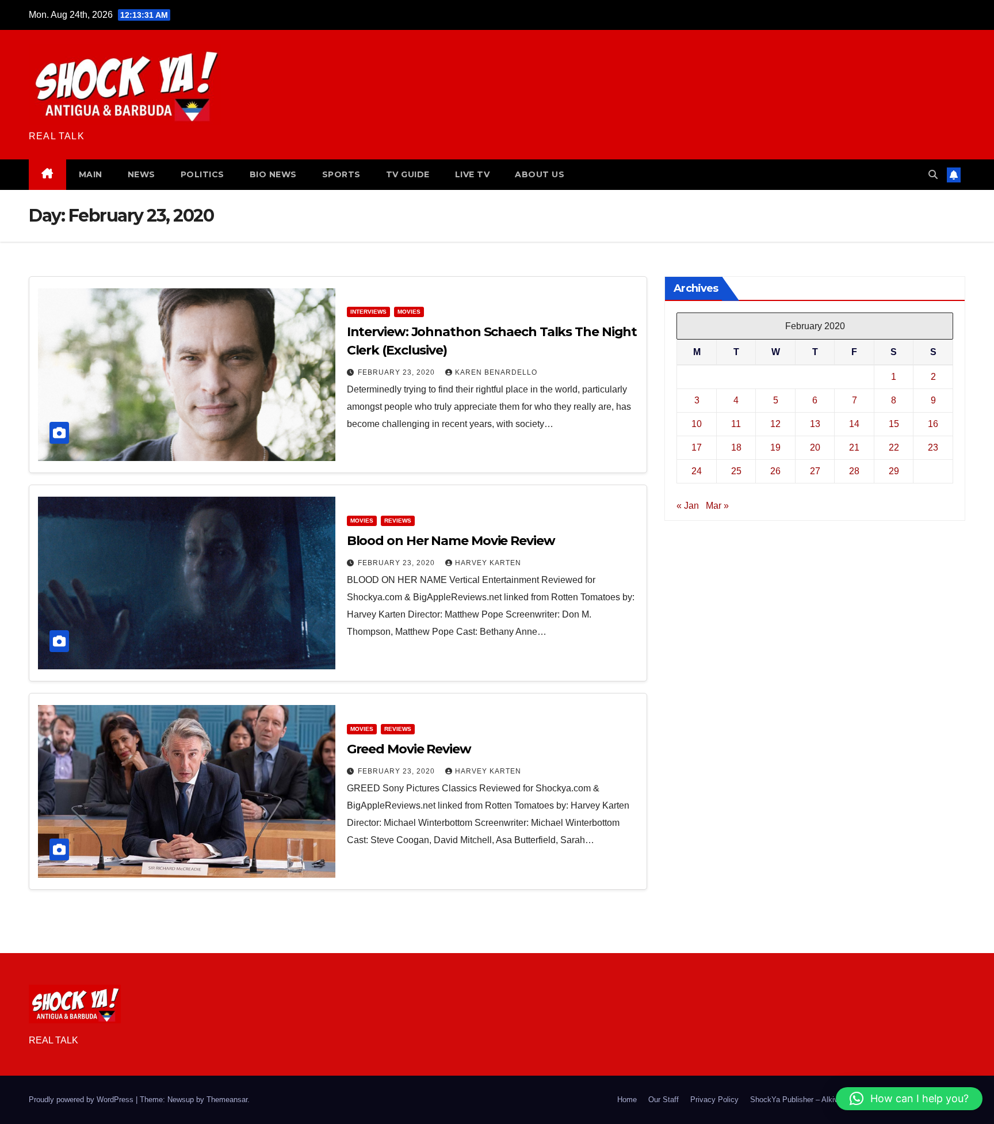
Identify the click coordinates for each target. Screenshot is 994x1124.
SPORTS (341, 174)
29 (894, 471)
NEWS (141, 174)
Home (627, 1099)
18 (736, 447)
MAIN (90, 174)
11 (736, 424)
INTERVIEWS (368, 311)
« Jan (687, 505)
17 (696, 447)
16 (933, 424)
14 (854, 424)
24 (696, 471)
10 (696, 424)
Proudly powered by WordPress (82, 1099)
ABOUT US (539, 174)
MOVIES (408, 311)
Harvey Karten (488, 563)
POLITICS (202, 174)
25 (736, 471)
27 (815, 471)
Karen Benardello (496, 372)
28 (854, 471)
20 (815, 447)
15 (894, 424)
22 (894, 447)
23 (933, 447)
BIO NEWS (273, 174)
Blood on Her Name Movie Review (451, 540)
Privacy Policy (714, 1099)
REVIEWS (397, 520)
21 (854, 447)
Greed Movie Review (409, 749)
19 (775, 447)
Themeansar (227, 1099)
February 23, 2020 (397, 372)
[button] (933, 175)
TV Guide (408, 174)
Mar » (717, 505)
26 (775, 471)
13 (815, 424)
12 (775, 424)
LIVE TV (472, 174)
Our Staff (663, 1099)
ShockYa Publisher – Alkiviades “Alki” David (823, 1099)
